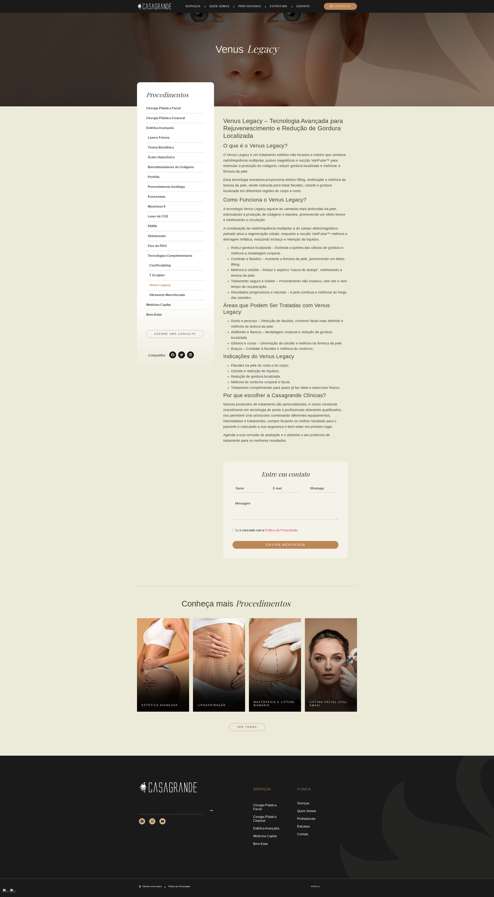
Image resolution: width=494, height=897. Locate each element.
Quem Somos (219, 6)
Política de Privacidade (281, 530)
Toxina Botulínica (161, 147)
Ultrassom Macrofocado (167, 295)
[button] (172, 354)
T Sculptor (157, 275)
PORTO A (315, 886)
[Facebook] (142, 821)
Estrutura (278, 6)
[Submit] (211, 810)
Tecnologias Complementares (170, 255)
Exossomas (156, 196)
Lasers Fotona (158, 137)
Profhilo (154, 177)
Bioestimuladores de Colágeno (171, 167)
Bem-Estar (154, 314)
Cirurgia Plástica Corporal (165, 118)
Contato (303, 6)
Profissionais (249, 6)
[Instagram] (152, 821)
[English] (6, 891)
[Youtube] (162, 821)
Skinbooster (157, 236)
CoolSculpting (160, 265)
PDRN (152, 226)
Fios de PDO (157, 246)
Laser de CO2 (158, 216)
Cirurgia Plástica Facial (163, 108)
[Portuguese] (13, 891)
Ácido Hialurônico (161, 157)
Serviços (192, 6)
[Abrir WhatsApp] (484, 887)
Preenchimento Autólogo (166, 186)
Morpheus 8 (157, 206)
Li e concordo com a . (267, 530)
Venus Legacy (160, 285)
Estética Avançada (160, 128)
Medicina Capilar (158, 304)
